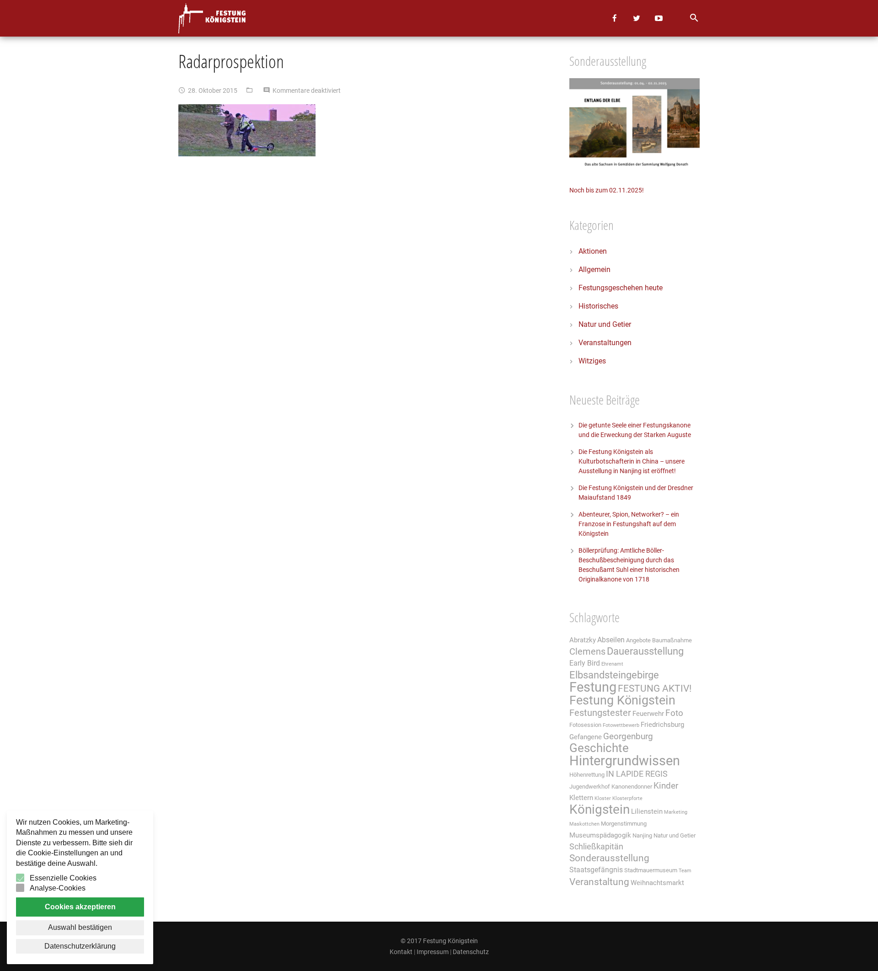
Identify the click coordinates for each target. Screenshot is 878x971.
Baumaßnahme (672, 640)
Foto (674, 713)
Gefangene (585, 737)
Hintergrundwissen (624, 760)
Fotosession (585, 724)
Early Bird (584, 663)
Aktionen (592, 251)
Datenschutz (471, 951)
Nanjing (642, 835)
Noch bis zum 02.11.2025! (606, 190)
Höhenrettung (587, 774)
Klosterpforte (627, 798)
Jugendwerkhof (589, 786)
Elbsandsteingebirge (614, 675)
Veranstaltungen (605, 342)
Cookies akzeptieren (80, 907)
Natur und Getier (604, 324)
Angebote (638, 640)
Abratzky (582, 640)
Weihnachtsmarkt (657, 883)
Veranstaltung (599, 881)
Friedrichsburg (662, 724)
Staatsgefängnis (596, 869)
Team (685, 871)
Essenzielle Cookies (63, 878)
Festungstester (600, 713)
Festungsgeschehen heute (620, 287)
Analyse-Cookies (58, 888)
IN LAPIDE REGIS (637, 774)
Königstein (599, 809)
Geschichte (599, 748)
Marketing (675, 812)
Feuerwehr (648, 714)
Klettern (581, 798)
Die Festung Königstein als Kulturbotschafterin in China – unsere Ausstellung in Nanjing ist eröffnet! (631, 461)
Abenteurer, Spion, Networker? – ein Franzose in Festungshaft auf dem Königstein (628, 524)
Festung (592, 687)
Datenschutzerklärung (80, 946)
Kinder (665, 786)
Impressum (433, 951)
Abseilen (611, 639)
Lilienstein (647, 811)
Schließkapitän (596, 846)
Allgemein (594, 269)
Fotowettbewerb (621, 725)
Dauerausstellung (645, 651)
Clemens (587, 651)
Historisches (598, 306)
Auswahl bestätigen (80, 927)
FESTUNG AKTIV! (654, 688)
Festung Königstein (622, 700)
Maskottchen (584, 824)
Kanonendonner (631, 786)
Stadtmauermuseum (650, 870)
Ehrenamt (612, 664)
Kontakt (401, 951)
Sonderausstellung (609, 858)
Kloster (602, 798)
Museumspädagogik (600, 835)
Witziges (592, 361)
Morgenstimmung (624, 823)
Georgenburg (628, 736)
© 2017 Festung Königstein (439, 940)
